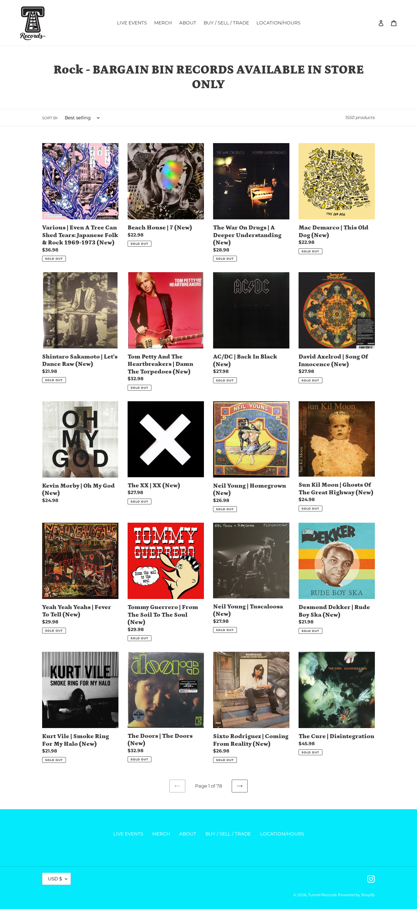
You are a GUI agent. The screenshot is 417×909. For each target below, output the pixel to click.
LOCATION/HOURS (282, 834)
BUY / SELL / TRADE (228, 834)
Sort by (50, 118)
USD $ (55, 879)
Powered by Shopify (356, 895)
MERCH (161, 834)
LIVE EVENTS (128, 834)
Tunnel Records (322, 895)
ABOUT (187, 834)
